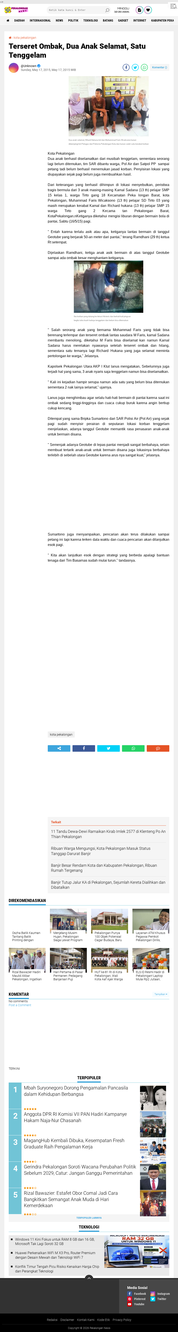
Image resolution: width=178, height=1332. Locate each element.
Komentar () (159, 67)
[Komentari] (158, 748)
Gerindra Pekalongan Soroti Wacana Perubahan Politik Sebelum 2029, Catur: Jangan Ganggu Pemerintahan (80, 1170)
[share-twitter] (135, 67)
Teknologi (90, 20)
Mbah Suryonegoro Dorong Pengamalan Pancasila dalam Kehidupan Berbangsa (76, 1091)
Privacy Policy (122, 1320)
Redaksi (52, 1320)
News (59, 20)
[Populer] (148, 10)
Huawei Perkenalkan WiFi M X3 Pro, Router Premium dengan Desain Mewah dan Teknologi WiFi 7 (55, 1255)
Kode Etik (103, 1320)
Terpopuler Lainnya (89, 1218)
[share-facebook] (126, 67)
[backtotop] (89, 1279)
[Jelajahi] (173, 6)
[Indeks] (139, 10)
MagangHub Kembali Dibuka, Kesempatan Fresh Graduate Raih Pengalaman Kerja (74, 1144)
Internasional (40, 20)
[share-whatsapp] (144, 67)
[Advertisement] (26, 141)
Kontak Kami (85, 1320)
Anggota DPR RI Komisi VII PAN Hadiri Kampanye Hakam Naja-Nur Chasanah (75, 1117)
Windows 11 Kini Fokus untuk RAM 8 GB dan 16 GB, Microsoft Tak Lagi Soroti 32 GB (55, 1241)
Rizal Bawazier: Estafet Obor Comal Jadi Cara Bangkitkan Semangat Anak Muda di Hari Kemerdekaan (71, 1199)
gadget (123, 20)
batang (108, 20)
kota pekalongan (25, 37)
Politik (73, 20)
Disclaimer (67, 1320)
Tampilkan (160, 994)
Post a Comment (20, 1005)
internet (139, 20)
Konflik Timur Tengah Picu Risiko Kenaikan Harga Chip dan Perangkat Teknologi (57, 1269)
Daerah (19, 20)
